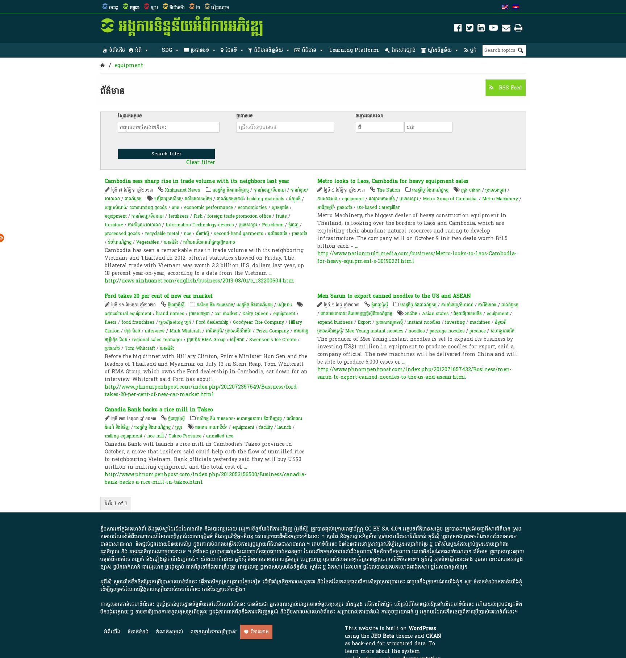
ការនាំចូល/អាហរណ (144, 225)
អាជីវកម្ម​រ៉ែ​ (325, 207)
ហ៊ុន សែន (132, 331)
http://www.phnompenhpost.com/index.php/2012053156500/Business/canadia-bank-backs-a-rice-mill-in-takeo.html (205, 478)
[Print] (518, 29)
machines (480, 322)
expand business (335, 322)
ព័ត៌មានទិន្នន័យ (268, 50)
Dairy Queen (255, 314)
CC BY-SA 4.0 (381, 528)
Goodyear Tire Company (258, 322)
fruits (281, 216)
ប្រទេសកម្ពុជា (495, 190)
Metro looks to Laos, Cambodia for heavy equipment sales (392, 181)
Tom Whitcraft (140, 348)
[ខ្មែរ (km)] (516, 7)
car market (226, 314)
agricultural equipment (128, 314)
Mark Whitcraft (185, 331)
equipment (129, 65)
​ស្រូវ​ (178, 427)
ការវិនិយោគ (487, 305)
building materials (265, 199)
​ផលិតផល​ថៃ (277, 234)
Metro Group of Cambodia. (450, 199)
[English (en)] (505, 7)
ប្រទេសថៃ (299, 234)
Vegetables (147, 242)
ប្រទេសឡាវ (248, 225)
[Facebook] (458, 29)
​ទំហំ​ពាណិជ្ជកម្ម (120, 242)
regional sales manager (157, 340)
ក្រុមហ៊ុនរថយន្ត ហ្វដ (175, 322)
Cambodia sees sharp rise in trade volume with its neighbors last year (197, 181)
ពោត (175, 207)
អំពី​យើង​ (112, 631)
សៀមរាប (284, 305)
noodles (416, 331)
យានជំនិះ (171, 242)
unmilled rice (219, 436)
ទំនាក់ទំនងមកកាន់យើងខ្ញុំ (497, 581)
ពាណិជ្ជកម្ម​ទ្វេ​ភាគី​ (230, 199)
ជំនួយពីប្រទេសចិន (468, 314)
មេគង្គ (113, 7)
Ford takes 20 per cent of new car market (159, 296)
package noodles (447, 331)
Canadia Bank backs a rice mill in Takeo (159, 409)
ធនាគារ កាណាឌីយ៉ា (211, 427)
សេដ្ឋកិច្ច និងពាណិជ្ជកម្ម (231, 190)
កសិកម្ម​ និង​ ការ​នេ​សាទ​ (215, 305)
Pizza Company (272, 331)
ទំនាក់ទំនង (138, 631)
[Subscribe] (506, 29)
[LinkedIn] (481, 29)
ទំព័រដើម (117, 50)
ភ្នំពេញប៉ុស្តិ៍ (176, 305)
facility (266, 427)
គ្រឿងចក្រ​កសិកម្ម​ (167, 199)
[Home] (102, 65)
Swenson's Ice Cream (272, 340)
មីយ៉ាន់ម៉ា (177, 7)
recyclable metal (162, 234)
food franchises (138, 322)
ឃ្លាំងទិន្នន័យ (439, 50)
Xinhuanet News (182, 190)
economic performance (208, 207)
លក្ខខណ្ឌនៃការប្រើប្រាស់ (213, 631)
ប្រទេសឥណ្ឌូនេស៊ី (389, 322)
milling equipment (123, 436)
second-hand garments (238, 234)
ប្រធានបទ (200, 50)
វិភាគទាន (260, 631)
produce (478, 331)
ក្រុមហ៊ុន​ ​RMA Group (206, 340)
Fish (198, 216)
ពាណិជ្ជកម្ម (133, 199)
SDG (167, 50)
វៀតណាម (220, 7)
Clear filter (200, 162)
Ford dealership (212, 322)
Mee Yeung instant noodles (374, 331)
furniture (114, 225)
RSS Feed (509, 87)
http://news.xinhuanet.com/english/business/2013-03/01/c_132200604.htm (199, 280)
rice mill (155, 436)
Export (364, 322)
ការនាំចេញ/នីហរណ (270, 190)
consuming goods (148, 207)
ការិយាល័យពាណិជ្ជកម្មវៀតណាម (209, 242)
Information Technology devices (200, 225)
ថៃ (198, 7)
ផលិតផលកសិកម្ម (198, 199)
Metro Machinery (500, 199)
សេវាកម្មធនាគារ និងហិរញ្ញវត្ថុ (259, 419)
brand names (170, 314)
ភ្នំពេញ (293, 225)
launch (284, 427)
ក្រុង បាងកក (471, 190)
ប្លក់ (473, 50)
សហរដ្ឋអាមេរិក (502, 331)
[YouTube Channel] (493, 29)
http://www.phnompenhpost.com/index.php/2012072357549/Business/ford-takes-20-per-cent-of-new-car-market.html (202, 390)
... (270, 273)
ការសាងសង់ (327, 199)
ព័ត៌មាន (309, 50)
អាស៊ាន (411, 314)
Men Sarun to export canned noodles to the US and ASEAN (394, 296)
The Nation (388, 190)
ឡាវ (154, 7)
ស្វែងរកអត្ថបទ (130, 116)
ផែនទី (231, 50)
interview (155, 331)
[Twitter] (469, 29)
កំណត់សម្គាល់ (169, 631)
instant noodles (424, 322)
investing (455, 322)
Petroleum (273, 225)
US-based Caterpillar (378, 207)
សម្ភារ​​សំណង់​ (115, 207)
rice (187, 234)
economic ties (252, 207)
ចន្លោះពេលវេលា (369, 116)
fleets (111, 322)
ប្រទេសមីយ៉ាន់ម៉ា (238, 331)
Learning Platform (354, 50)
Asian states (435, 314)
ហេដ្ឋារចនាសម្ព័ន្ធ (382, 199)
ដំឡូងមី (295, 199)
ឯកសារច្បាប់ (404, 50)
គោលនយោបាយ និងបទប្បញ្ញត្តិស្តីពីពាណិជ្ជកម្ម (356, 314)
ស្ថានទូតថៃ (280, 207)
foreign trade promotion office (239, 216)
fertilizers (178, 216)
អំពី (138, 50)
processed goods (122, 234)
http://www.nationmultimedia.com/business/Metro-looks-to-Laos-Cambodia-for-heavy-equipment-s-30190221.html (417, 257)
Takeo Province (184, 436)
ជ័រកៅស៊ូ (202, 234)
